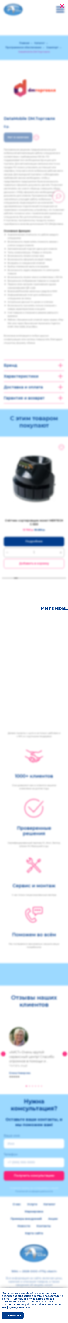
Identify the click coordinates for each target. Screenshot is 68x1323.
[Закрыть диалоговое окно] (62, 6)
